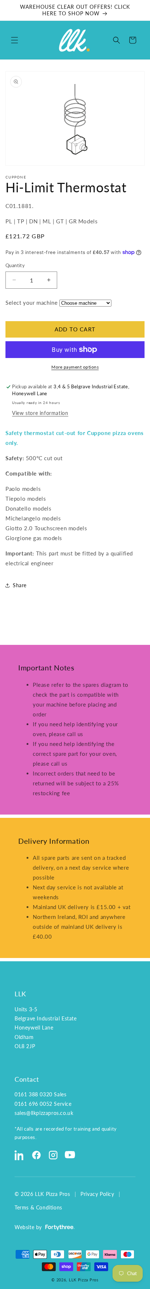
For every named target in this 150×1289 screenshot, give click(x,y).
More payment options (75, 367)
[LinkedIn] (20, 1155)
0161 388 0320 (33, 1094)
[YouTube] (70, 1155)
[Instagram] (53, 1155)
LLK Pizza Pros (84, 1279)
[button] (15, 40)
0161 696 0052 (33, 1104)
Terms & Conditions (38, 1207)
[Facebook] (36, 1155)
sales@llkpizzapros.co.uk (44, 1113)
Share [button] (20, 585)
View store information (40, 413)
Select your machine (31, 302)
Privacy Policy (97, 1194)
